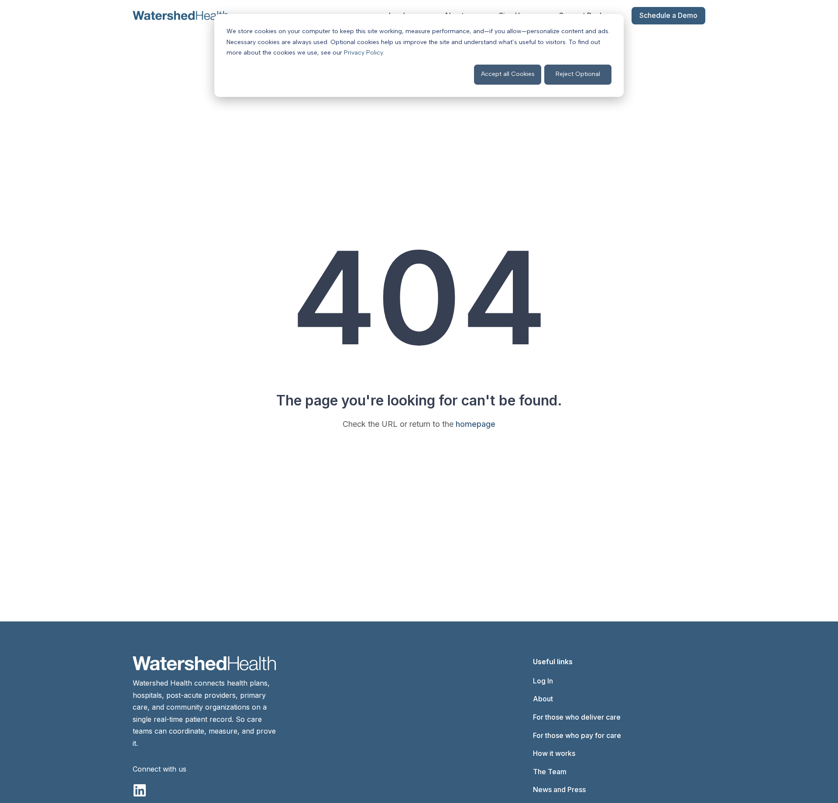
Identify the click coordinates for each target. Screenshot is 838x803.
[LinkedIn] (140, 790)
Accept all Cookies (508, 74)
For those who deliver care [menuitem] (577, 717)
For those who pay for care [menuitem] (577, 735)
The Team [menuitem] (550, 771)
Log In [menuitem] (543, 680)
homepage (475, 424)
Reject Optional (578, 74)
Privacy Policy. (364, 52)
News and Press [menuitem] (559, 789)
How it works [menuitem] (554, 753)
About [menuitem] (543, 698)
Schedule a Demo (668, 15)
